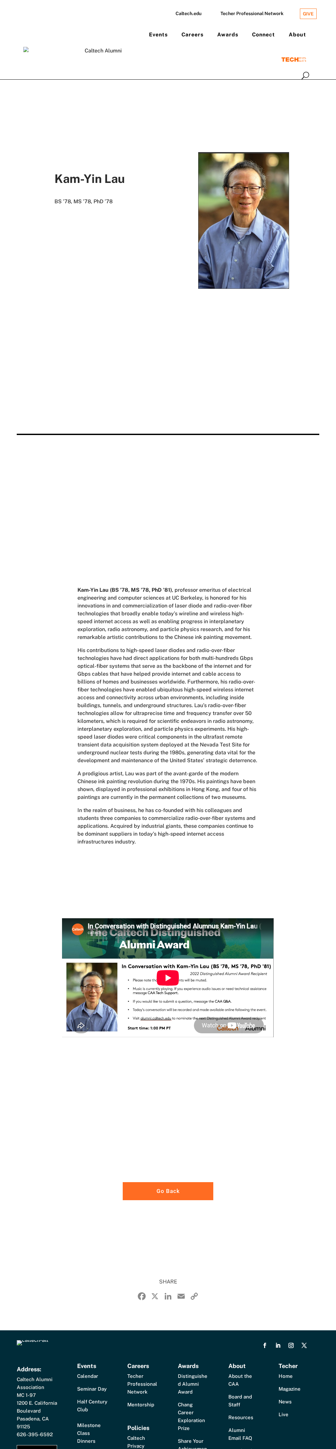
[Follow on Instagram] (291, 1345)
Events (158, 34)
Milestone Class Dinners (89, 1433)
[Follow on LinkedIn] (278, 1345)
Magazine (290, 1389)
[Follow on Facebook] (265, 1345)
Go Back (168, 1191)
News (285, 1401)
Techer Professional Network (252, 13)
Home (286, 1376)
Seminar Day (92, 1389)
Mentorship (140, 1404)
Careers (192, 34)
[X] (154, 1297)
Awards (227, 34)
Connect (263, 34)
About (297, 34)
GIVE (308, 13)
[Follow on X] (304, 1345)
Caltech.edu (188, 13)
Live (283, 1414)
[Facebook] (141, 1297)
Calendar (87, 1376)
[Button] (305, 75)
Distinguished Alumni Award (192, 1384)
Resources (240, 1417)
